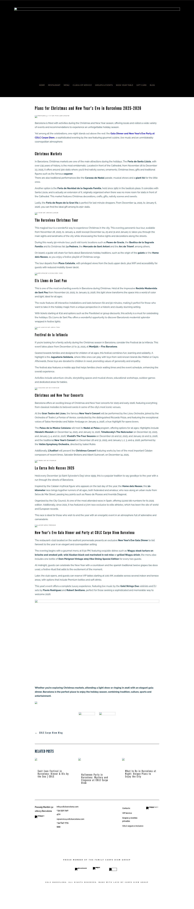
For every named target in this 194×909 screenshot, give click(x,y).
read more (43, 781)
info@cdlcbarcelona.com (67, 807)
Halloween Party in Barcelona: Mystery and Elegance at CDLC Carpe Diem (94, 778)
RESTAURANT (54, 85)
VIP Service (127, 813)
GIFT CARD (142, 85)
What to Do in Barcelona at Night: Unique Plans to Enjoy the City (140, 773)
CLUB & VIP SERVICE (82, 85)
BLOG (152, 85)
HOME (42, 85)
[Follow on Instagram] (59, 839)
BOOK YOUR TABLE (124, 85)
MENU (66, 85)
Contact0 (126, 808)
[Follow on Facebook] (59, 834)
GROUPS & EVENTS (104, 85)
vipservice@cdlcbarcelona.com (70, 819)
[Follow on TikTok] (64, 834)
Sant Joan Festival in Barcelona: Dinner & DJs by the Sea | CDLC (53, 773)
